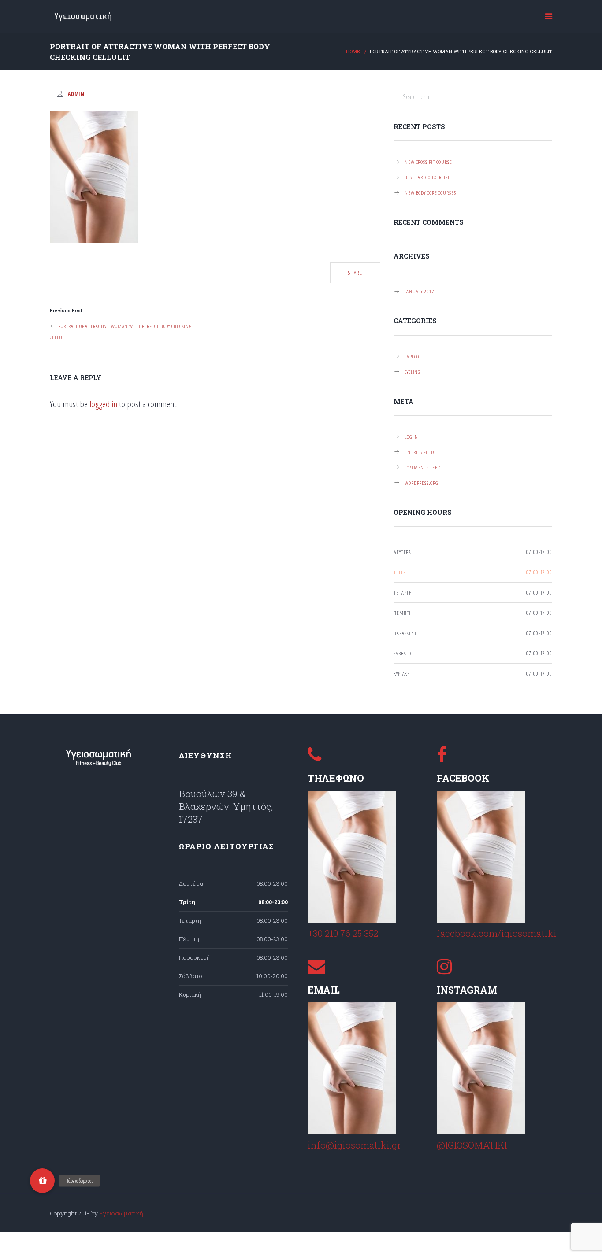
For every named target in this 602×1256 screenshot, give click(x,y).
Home (353, 51)
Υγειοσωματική (121, 1213)
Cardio (412, 356)
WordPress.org (421, 482)
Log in (411, 436)
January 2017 (420, 291)
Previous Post (66, 310)
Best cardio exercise (427, 177)
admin (76, 93)
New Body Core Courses (430, 192)
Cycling (412, 371)
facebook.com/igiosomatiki (497, 933)
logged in (103, 404)
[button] (42, 1180)
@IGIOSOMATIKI (472, 1145)
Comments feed (422, 467)
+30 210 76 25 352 (343, 933)
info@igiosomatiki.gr (354, 1145)
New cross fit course (428, 161)
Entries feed (419, 451)
